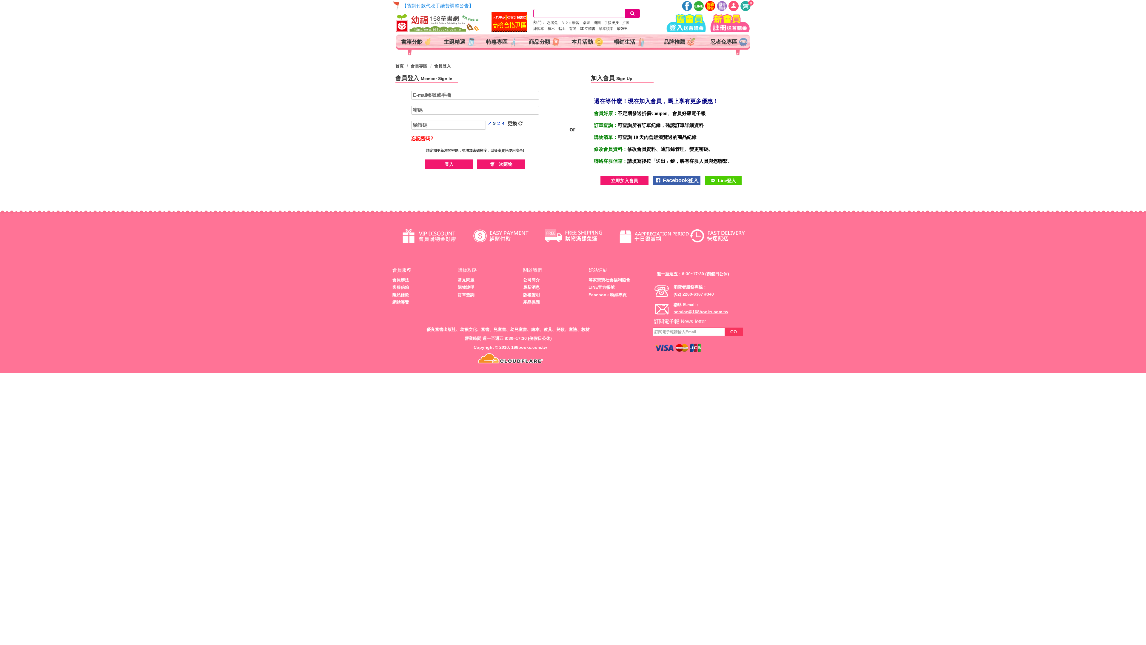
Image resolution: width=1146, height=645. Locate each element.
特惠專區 (497, 42)
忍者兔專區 (725, 42)
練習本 (540, 28)
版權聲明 (531, 294)
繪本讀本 (608, 28)
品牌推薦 (675, 42)
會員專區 (419, 66)
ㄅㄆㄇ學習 (572, 22)
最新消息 (531, 287)
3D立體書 (589, 28)
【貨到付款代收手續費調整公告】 (438, 5)
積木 (553, 28)
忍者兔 (554, 22)
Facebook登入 (680, 180)
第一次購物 (501, 164)
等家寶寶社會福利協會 (609, 279)
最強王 (624, 28)
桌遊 (588, 22)
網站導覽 (400, 302)
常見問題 (466, 279)
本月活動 (583, 42)
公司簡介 (531, 279)
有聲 (574, 28)
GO (733, 331)
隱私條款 (400, 294)
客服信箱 (400, 287)
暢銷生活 (625, 42)
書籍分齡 (412, 42)
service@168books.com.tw (701, 311)
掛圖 (599, 22)
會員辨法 (400, 279)
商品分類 (540, 42)
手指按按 (613, 22)
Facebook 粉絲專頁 (608, 294)
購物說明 (466, 287)
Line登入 (726, 180)
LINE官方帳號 (602, 287)
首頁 (399, 66)
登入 (449, 164)
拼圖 (627, 22)
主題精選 (455, 42)
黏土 (563, 28)
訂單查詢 (466, 294)
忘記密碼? (422, 138)
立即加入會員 (624, 180)
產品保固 (531, 302)
